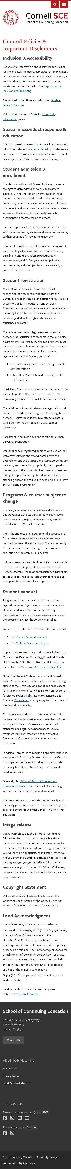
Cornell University (11, 17)
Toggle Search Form (55, 4)
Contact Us (13, 1040)
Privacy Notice (11, 1076)
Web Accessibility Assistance (19, 1163)
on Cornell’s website (28, 994)
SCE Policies (10, 1068)
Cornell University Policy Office (44, 667)
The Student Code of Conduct (28, 637)
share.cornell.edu (39, 149)
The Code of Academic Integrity (29, 643)
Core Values (21, 700)
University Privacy (47, 1157)
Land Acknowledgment (16, 1083)
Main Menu (64, 4)
